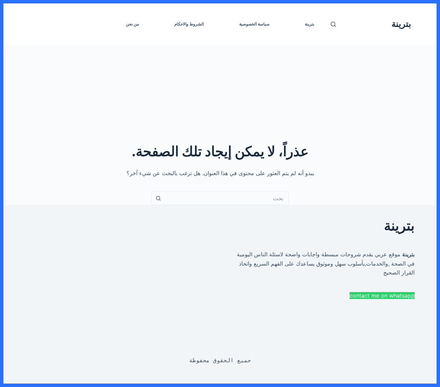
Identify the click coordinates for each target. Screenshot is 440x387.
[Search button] (158, 198)
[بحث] (333, 24)
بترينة (401, 24)
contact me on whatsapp (382, 295)
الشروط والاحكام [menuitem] (189, 23)
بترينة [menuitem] (309, 23)
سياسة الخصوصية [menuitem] (254, 23)
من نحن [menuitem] (132, 23)
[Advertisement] (230, 93)
